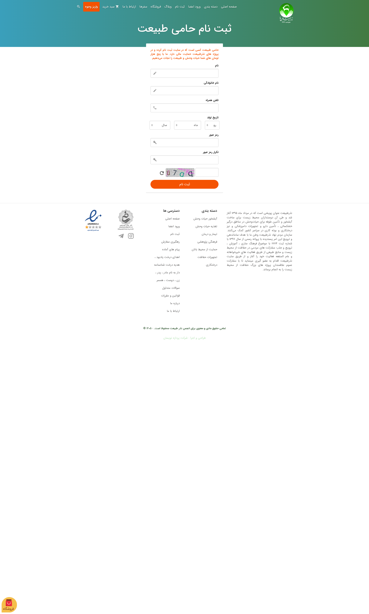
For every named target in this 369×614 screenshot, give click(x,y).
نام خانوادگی (211, 83)
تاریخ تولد (213, 117)
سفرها (143, 6)
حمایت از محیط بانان (204, 249)
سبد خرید (109, 6)
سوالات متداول (171, 288)
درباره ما (175, 303)
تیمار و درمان (209, 234)
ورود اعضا (194, 6)
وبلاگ (168, 6)
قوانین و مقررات (170, 295)
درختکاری (211, 265)
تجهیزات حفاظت (207, 257)
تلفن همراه (212, 100)
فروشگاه (156, 6)
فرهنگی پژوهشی (207, 241)
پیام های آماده (171, 249)
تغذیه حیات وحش (206, 226)
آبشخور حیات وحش (205, 218)
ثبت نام (180, 6)
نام (217, 65)
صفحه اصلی (229, 6)
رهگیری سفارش (170, 241)
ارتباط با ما (129, 6)
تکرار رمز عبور (211, 152)
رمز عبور (214, 135)
